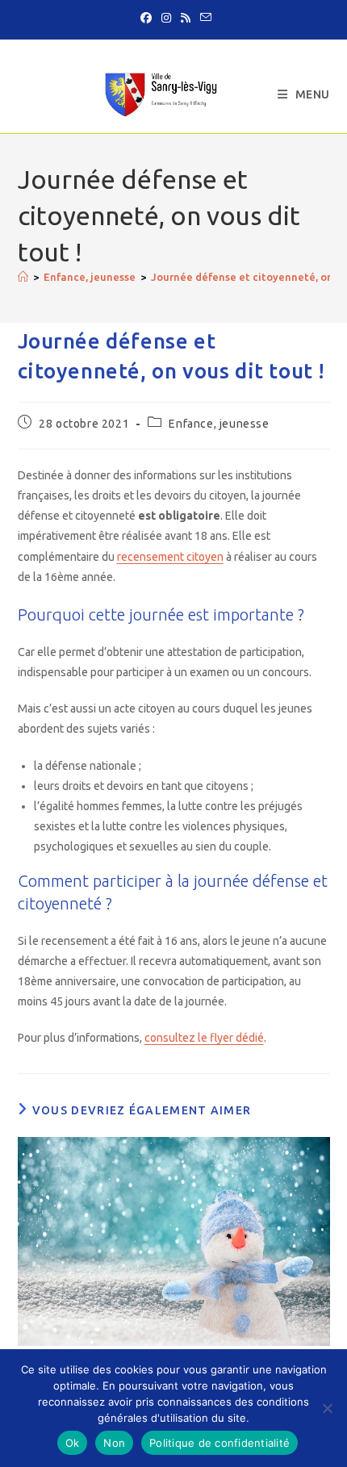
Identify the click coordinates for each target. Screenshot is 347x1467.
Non (114, 1442)
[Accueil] (23, 276)
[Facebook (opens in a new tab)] (146, 17)
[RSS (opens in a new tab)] (185, 17)
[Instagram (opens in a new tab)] (166, 17)
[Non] (327, 1408)
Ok (72, 1442)
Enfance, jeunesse (219, 423)
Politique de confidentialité (219, 1442)
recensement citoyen (170, 556)
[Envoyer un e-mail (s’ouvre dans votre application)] (203, 17)
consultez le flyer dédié (204, 1037)
